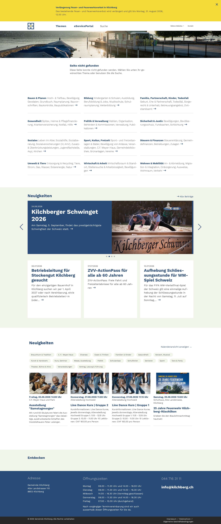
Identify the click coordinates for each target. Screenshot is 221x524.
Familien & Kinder (123, 355)
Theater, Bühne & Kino (41, 367)
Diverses (83, 355)
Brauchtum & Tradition (41, 355)
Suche (104, 26)
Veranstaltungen (65, 367)
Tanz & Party (177, 361)
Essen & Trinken (102, 355)
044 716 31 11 (171, 479)
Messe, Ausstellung (82, 361)
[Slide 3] (111, 256)
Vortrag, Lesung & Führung (90, 367)
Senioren (149, 361)
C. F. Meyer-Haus (65, 355)
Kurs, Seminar (61, 361)
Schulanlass (115, 361)
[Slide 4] (114, 256)
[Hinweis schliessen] (217, 4)
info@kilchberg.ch (177, 487)
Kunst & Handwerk (39, 361)
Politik (100, 361)
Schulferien (133, 361)
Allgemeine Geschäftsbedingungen (178, 522)
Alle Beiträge (186, 196)
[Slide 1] (106, 256)
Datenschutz (185, 519)
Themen (61, 26)
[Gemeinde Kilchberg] (40, 26)
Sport (162, 361)
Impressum (172, 519)
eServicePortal (83, 26)
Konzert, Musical (162, 355)
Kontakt (190, 26)
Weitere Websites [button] (176, 26)
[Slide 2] (109, 256)
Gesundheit (143, 355)
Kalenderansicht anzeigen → (176, 347)
